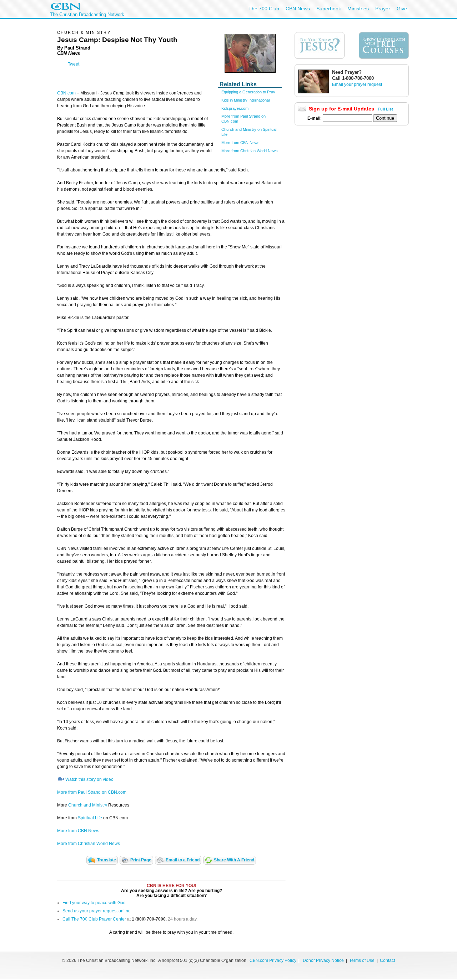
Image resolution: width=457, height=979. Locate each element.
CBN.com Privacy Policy (273, 960)
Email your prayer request (357, 84)
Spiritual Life (90, 817)
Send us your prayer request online (96, 910)
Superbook (328, 8)
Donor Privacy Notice (323, 960)
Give (402, 8)
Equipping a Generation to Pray (248, 92)
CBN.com (66, 93)
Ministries (358, 8)
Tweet (73, 64)
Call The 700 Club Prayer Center (94, 919)
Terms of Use (362, 960)
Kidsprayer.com (234, 108)
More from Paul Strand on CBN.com (91, 792)
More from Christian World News (249, 151)
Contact (387, 960)
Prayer (382, 8)
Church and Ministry (87, 805)
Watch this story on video (89, 779)
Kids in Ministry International (245, 100)
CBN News (298, 8)
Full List (385, 109)
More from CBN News (240, 142)
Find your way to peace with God (94, 902)
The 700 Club (263, 8)
